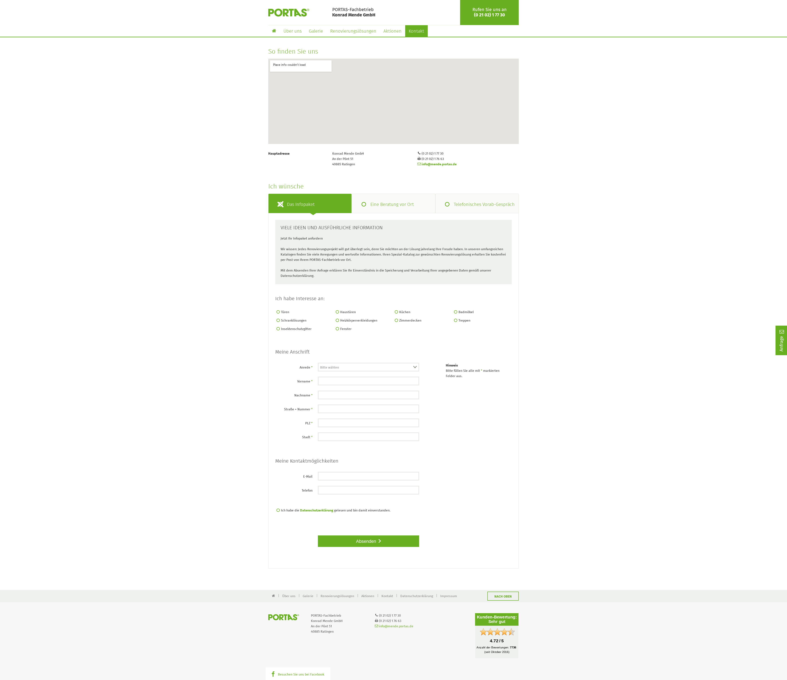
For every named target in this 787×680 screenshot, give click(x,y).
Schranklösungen (293, 320)
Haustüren (348, 312)
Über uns (292, 31)
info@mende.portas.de (439, 164)
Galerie (316, 31)
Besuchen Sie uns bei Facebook (301, 674)
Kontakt (416, 31)
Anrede (306, 367)
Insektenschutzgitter (296, 329)
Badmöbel (466, 312)
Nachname (303, 395)
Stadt (307, 437)
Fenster (345, 329)
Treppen (464, 320)
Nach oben (503, 596)
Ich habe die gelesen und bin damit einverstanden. (335, 510)
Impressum (448, 596)
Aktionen (392, 31)
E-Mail (308, 476)
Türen (285, 312)
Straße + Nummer (298, 409)
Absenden (366, 541)
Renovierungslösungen (353, 31)
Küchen (404, 312)
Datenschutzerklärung (316, 510)
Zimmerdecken (410, 320)
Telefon (307, 490)
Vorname (305, 381)
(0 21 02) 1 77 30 (489, 15)
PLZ (309, 423)
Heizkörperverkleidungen (358, 320)
